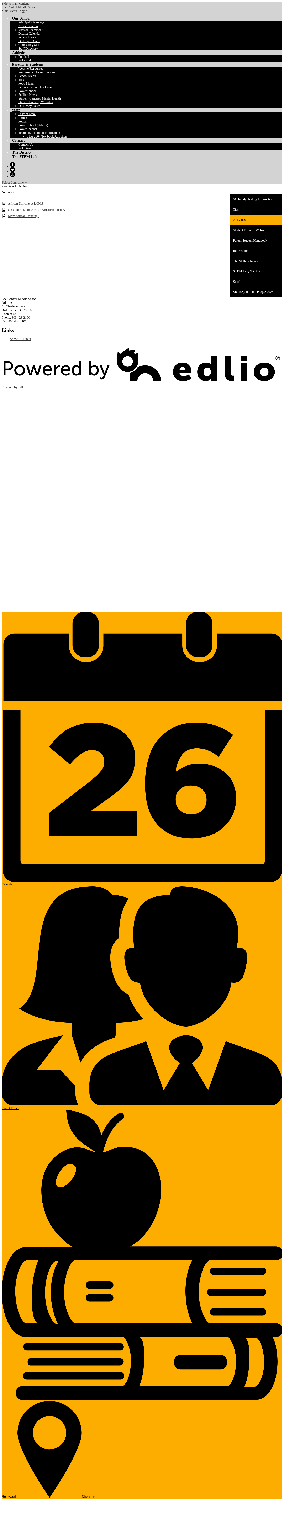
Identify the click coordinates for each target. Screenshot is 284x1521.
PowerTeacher (27, 129)
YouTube (12, 174)
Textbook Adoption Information (39, 132)
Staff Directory (28, 48)
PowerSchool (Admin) (33, 125)
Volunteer (24, 148)
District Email (27, 114)
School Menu (27, 76)
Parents (6, 186)
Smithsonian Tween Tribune (36, 72)
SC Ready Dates (29, 106)
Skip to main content (15, 3)
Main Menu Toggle (14, 11)
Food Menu (26, 83)
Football (23, 56)
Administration (28, 26)
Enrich (22, 117)
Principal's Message (31, 22)
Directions (88, 1496)
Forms (22, 121)
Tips (21, 79)
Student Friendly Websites (35, 102)
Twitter (12, 169)
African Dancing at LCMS (25, 203)
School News (27, 37)
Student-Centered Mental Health (39, 98)
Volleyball (25, 60)
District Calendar (29, 33)
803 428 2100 (21, 317)
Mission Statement (30, 30)
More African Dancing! (23, 216)
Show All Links (20, 339)
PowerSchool (27, 91)
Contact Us (25, 144)
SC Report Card (29, 41)
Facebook (12, 164)
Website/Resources (30, 68)
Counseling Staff (29, 45)
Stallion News (27, 94)
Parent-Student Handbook (35, 87)
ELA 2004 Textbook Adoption (47, 136)
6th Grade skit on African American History (36, 209)
